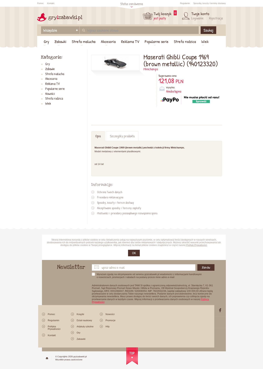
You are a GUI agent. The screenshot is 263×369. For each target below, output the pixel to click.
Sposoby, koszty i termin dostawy (115, 202)
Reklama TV (130, 41)
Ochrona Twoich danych (109, 192)
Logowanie (197, 18)
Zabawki (60, 41)
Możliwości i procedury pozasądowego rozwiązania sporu (127, 213)
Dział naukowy (84, 320)
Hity (108, 326)
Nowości (50, 94)
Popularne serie (156, 41)
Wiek (205, 41)
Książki (80, 314)
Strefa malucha (83, 41)
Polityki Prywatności (196, 245)
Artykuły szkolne (85, 326)
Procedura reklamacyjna (110, 197)
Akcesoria (108, 41)
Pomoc (40, 3)
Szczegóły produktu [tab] (122, 136)
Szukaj (208, 30)
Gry (46, 41)
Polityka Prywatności (54, 327)
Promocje (111, 320)
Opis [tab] (98, 136)
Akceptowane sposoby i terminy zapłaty (119, 208)
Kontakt (50, 3)
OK (134, 253)
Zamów (206, 267)
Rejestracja (216, 18)
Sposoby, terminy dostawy (209, 3)
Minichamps (150, 69)
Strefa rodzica (185, 41)
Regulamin (185, 3)
